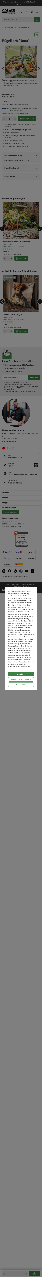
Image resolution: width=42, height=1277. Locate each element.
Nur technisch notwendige (21, 679)
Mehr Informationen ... (23, 666)
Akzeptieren (21, 674)
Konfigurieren (21, 684)
